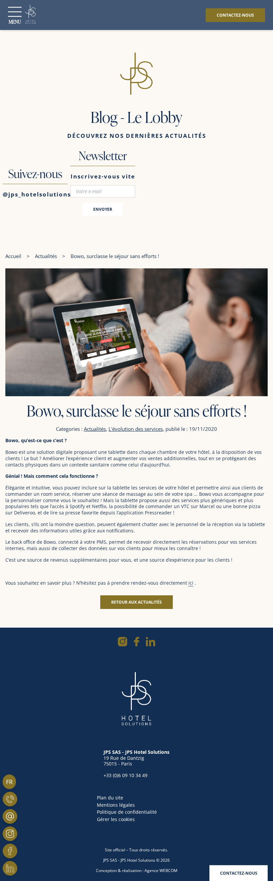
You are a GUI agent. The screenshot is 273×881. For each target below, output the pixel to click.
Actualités (46, 256)
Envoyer (102, 209)
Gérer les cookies (116, 819)
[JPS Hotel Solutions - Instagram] (10, 833)
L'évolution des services (136, 429)
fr (9, 782)
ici (190, 583)
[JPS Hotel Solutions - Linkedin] (10, 868)
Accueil (13, 256)
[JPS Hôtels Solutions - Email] (10, 816)
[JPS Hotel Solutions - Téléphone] (10, 799)
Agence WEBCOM (160, 870)
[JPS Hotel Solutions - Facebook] (10, 851)
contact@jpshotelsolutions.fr (135, 781)
